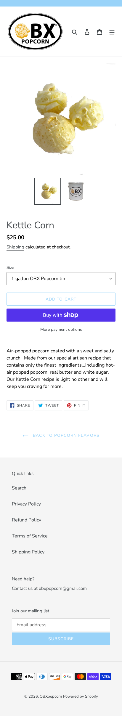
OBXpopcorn (51, 696)
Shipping (15, 247)
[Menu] (112, 31)
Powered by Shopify (80, 696)
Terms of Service (30, 536)
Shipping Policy (28, 552)
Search (19, 488)
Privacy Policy (26, 504)
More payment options (61, 329)
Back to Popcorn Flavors (65, 435)
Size (10, 267)
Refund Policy (26, 520)
